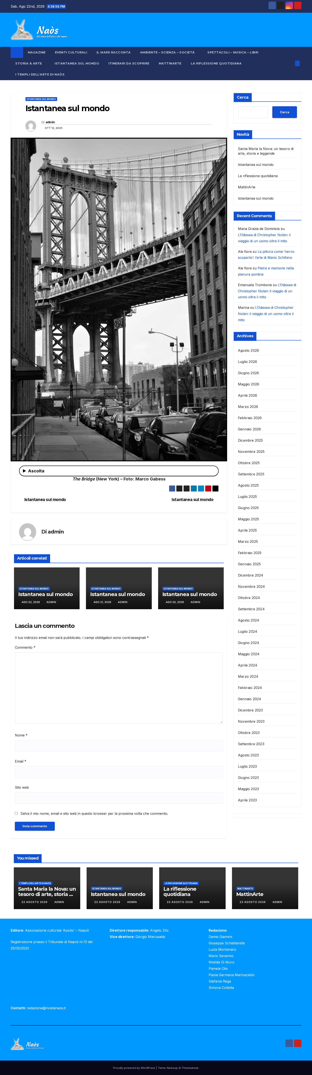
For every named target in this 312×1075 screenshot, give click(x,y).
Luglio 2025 (247, 496)
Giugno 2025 (248, 507)
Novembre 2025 (251, 451)
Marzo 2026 (248, 406)
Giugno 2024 (248, 642)
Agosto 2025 (248, 485)
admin (50, 122)
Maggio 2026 (248, 384)
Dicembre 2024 (250, 575)
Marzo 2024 (248, 676)
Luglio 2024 (247, 631)
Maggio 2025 (248, 519)
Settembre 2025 (251, 474)
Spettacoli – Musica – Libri (233, 52)
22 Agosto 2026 (34, 902)
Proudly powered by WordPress (134, 1067)
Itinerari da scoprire (128, 63)
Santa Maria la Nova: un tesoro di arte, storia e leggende (47, 894)
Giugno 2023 (248, 777)
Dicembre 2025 (250, 440)
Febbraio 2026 (250, 418)
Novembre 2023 (251, 721)
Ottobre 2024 (249, 597)
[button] (290, 63)
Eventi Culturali (71, 52)
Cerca (243, 97)
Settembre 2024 (251, 609)
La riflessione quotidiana (216, 63)
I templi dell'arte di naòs (35, 883)
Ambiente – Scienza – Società (168, 52)
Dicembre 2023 (250, 710)
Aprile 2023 (247, 800)
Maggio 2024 (248, 654)
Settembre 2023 (251, 744)
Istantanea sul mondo (77, 63)
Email (20, 761)
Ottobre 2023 (249, 732)
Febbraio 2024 (250, 687)
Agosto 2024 (248, 620)
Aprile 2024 (247, 665)
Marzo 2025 (248, 541)
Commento (25, 647)
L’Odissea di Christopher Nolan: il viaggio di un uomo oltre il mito (267, 291)
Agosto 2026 (248, 350)
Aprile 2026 (247, 395)
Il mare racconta (114, 52)
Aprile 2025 (247, 530)
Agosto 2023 (248, 755)
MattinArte (170, 63)
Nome (21, 735)
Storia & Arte (29, 63)
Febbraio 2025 (250, 552)
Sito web (22, 787)
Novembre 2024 (251, 586)
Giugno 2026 (248, 373)
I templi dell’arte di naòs (40, 74)
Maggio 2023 (248, 789)
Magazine (37, 52)
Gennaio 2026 (249, 429)
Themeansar (190, 1067)
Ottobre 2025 (249, 463)
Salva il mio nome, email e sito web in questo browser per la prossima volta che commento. (94, 813)
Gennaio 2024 (249, 699)
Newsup (172, 1067)
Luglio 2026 (247, 361)
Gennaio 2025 (249, 564)
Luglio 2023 (247, 766)
